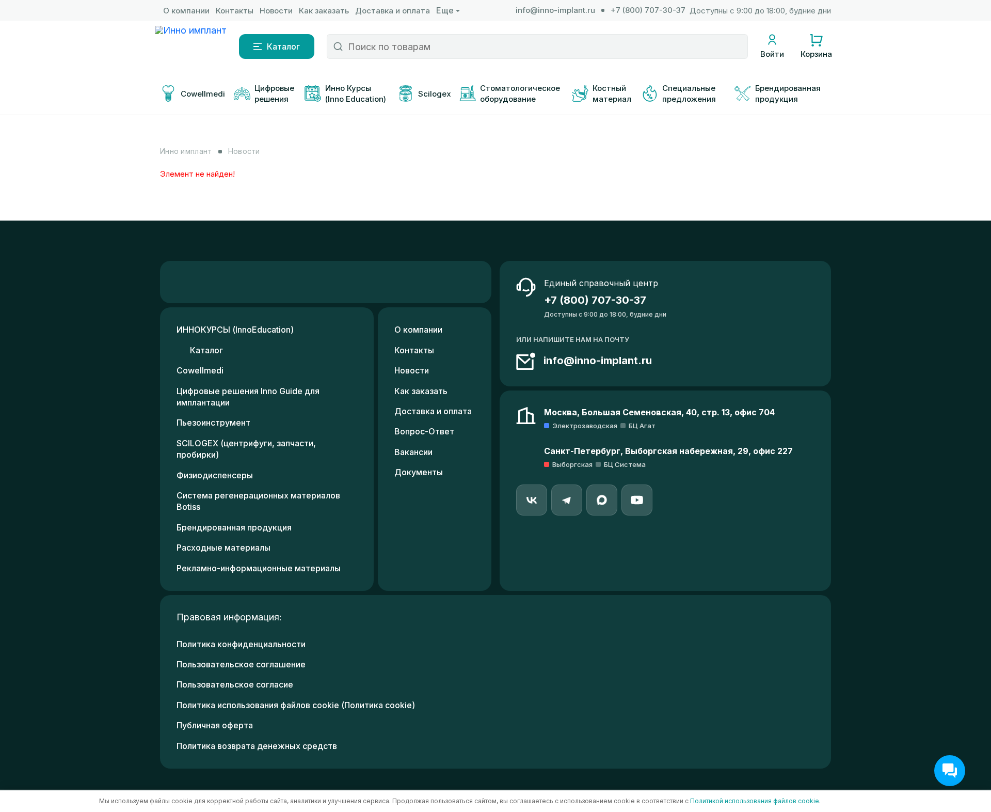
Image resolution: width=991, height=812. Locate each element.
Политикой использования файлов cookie (754, 801)
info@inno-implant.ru (555, 10)
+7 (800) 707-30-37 (648, 10)
